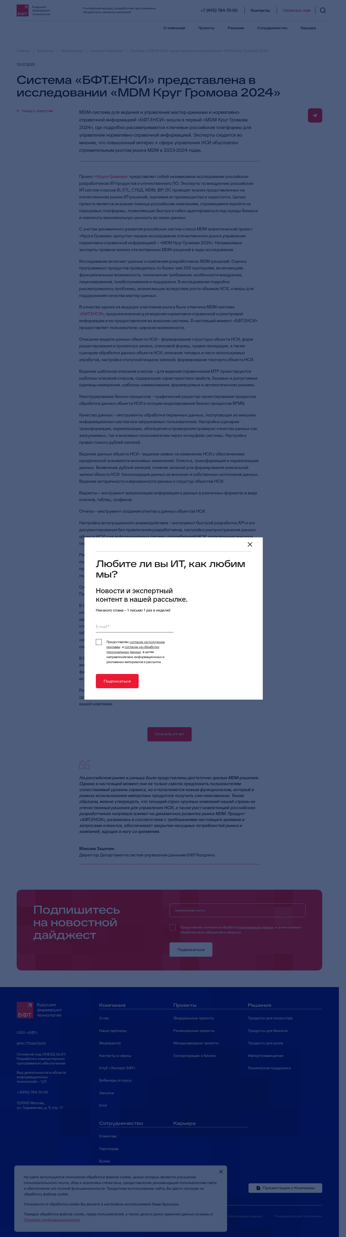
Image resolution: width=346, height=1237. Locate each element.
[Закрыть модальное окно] (250, 544)
